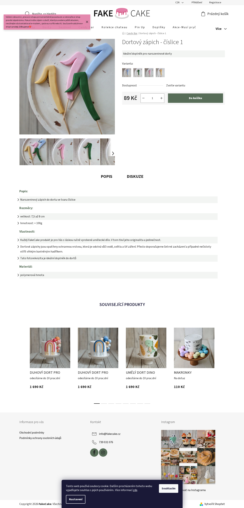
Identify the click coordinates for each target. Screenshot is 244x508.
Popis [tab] (106, 176)
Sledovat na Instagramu (191, 490)
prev (22, 364)
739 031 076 (106, 442)
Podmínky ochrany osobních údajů (40, 438)
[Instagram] (103, 452)
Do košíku (195, 98)
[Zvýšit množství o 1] (161, 98)
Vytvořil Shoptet (214, 504)
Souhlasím (169, 488)
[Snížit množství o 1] (143, 98)
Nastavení (75, 499)
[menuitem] (114, 27)
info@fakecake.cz (109, 434)
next (222, 364)
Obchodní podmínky (31, 433)
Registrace (215, 2)
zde (135, 490)
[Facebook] (94, 452)
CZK (177, 2)
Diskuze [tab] (135, 176)
